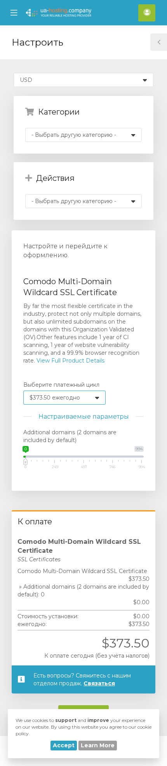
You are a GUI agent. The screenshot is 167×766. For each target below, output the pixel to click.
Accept (64, 745)
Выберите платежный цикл (61, 384)
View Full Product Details (69, 360)
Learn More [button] (98, 745)
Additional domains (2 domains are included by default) (70, 436)
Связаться (99, 683)
